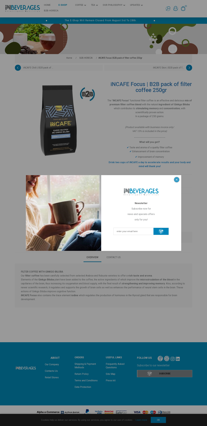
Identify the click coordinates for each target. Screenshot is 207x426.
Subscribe (161, 231)
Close (177, 180)
